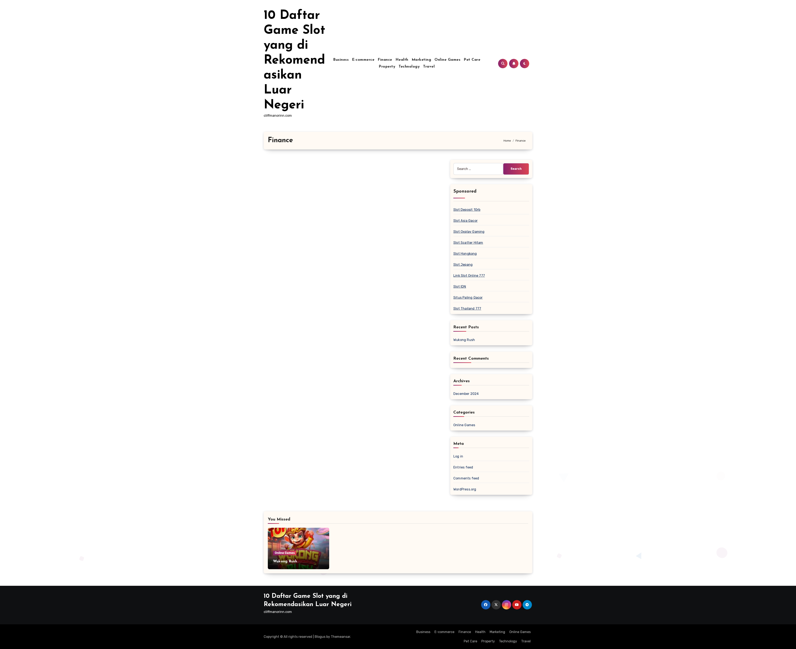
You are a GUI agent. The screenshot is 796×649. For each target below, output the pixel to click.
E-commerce (363, 60)
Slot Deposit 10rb (466, 210)
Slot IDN (459, 287)
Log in (458, 456)
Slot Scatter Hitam (468, 243)
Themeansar (340, 637)
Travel (429, 67)
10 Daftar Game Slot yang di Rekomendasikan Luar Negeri (294, 61)
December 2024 (466, 394)
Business (341, 60)
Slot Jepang (463, 265)
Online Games (447, 60)
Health (402, 60)
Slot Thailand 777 (467, 309)
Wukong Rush (464, 340)
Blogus (320, 637)
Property (387, 67)
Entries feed (463, 467)
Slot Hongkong (465, 254)
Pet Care (472, 60)
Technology (409, 67)
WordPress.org (464, 489)
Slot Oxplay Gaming (469, 232)
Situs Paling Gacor (468, 298)
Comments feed (466, 478)
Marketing (421, 60)
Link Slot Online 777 (469, 276)
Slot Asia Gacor (465, 221)
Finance (385, 60)
